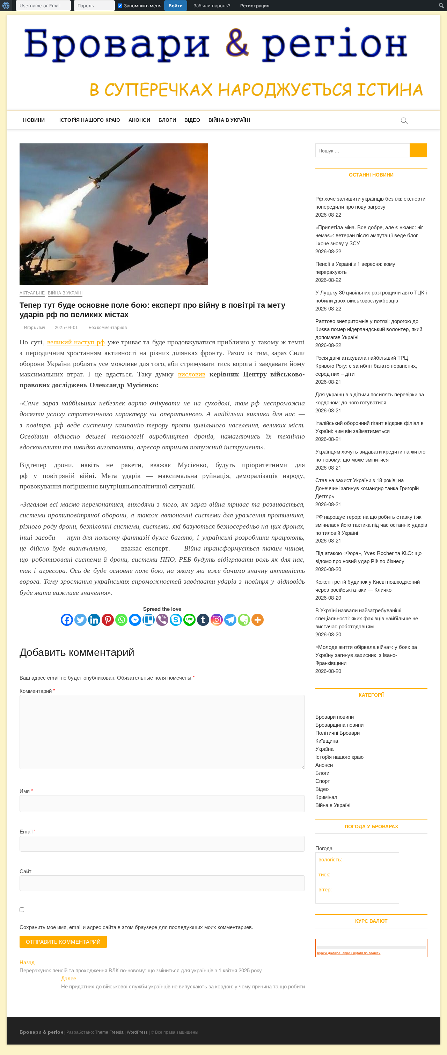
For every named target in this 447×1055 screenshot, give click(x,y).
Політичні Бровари (337, 732)
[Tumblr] (203, 620)
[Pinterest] (108, 620)
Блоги (167, 120)
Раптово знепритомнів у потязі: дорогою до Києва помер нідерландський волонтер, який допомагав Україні (368, 329)
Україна (324, 748)
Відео (192, 120)
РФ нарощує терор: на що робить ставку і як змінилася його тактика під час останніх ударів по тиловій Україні (371, 524)
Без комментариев (106, 327)
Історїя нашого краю (89, 120)
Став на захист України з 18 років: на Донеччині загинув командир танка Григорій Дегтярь (367, 488)
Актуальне (32, 293)
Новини (34, 120)
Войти (176, 5)
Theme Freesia (109, 1032)
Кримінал (326, 796)
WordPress (137, 1032)
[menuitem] (6, 5)
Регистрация (254, 5)
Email (28, 831)
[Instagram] (217, 620)
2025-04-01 (66, 327)
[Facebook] (67, 620)
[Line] (189, 620)
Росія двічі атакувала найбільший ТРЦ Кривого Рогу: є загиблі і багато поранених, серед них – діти (366, 365)
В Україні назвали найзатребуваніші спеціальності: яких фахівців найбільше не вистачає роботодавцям (366, 618)
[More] (257, 620)
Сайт (25, 871)
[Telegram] (230, 620)
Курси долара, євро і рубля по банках (348, 953)
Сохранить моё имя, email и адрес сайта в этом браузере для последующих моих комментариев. (136, 926)
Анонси (139, 120)
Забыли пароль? (211, 5)
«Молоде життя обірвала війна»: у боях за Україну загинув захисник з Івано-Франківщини (366, 654)
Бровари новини (334, 716)
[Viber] (162, 620)
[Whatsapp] (121, 620)
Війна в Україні (229, 120)
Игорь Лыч (34, 327)
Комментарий (37, 690)
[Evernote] (244, 620)
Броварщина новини (339, 724)
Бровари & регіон (41, 1031)
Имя (26, 790)
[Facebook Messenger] (135, 620)
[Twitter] (80, 620)
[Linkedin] (94, 620)
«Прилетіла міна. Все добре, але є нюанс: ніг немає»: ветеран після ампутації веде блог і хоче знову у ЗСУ (369, 235)
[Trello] (148, 620)
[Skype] (176, 620)
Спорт (322, 780)
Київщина (326, 740)
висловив (191, 374)
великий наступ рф (76, 341)
